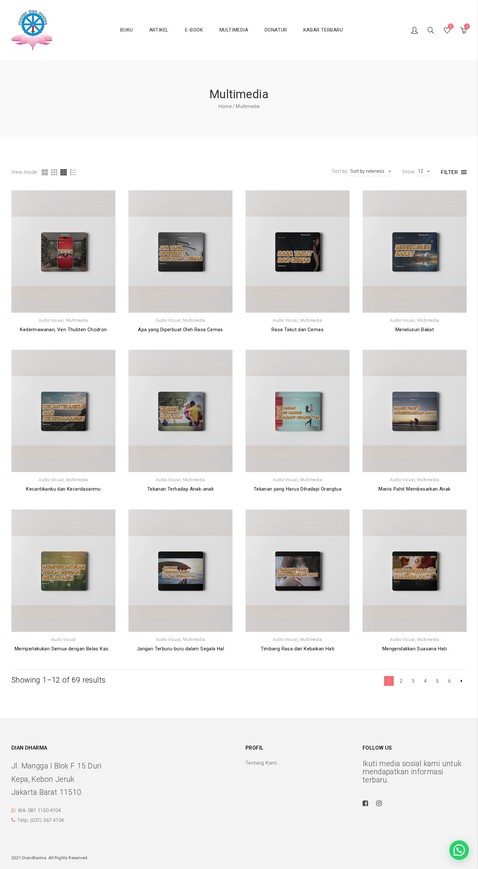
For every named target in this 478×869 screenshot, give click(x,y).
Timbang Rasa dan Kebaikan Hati (298, 649)
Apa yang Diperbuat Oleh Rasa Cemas (180, 330)
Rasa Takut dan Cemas (298, 330)
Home (225, 106)
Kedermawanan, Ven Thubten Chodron (63, 330)
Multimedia (77, 320)
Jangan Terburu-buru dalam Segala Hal (180, 649)
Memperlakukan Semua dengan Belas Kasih (63, 649)
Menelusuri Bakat (414, 330)
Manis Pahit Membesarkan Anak (414, 489)
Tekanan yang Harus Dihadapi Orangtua (297, 489)
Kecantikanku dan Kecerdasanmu (63, 489)
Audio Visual (51, 320)
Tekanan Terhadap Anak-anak (180, 489)
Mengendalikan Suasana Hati (414, 649)
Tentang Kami (261, 763)
